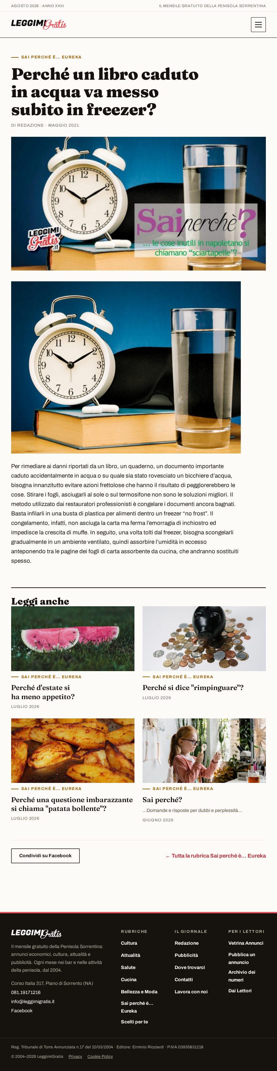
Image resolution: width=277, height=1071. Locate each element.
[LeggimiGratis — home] (39, 25)
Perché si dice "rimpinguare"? (193, 687)
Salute (128, 967)
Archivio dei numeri (241, 976)
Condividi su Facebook (45, 855)
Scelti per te (134, 1021)
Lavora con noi (191, 991)
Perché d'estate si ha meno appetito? (43, 691)
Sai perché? (162, 799)
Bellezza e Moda (139, 991)
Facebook (21, 1010)
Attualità (130, 955)
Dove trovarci (190, 967)
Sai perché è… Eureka (51, 57)
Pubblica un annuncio (241, 958)
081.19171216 (26, 992)
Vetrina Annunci (245, 943)
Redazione (187, 943)
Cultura (129, 943)
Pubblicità (186, 955)
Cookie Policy (100, 1056)
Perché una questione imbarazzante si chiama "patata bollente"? (72, 804)
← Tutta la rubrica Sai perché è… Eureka (215, 856)
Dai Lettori (240, 990)
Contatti (184, 979)
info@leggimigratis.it (32, 1001)
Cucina (128, 979)
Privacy (75, 1056)
